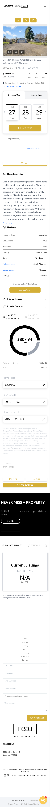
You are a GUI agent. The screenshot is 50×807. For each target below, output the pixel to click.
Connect (25, 660)
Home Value (25, 656)
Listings (25, 642)
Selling (25, 649)
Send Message (37, 718)
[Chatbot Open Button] (43, 800)
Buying (25, 646)
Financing (25, 653)
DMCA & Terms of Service (30, 804)
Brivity (23, 801)
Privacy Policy (13, 804)
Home (25, 639)
